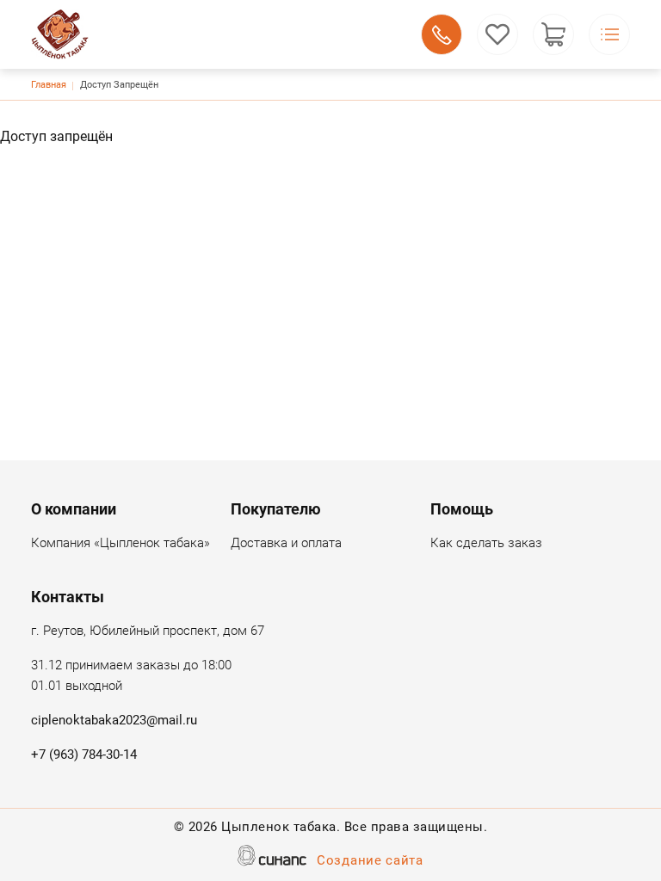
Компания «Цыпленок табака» (120, 543)
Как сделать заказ (486, 543)
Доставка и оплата (286, 543)
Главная (48, 84)
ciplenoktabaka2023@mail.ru (114, 720)
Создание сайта (370, 860)
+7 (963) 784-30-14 (84, 754)
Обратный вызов (441, 34)
